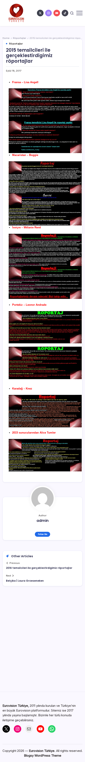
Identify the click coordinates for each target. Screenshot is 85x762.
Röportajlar (19, 38)
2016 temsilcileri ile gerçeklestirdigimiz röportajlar (39, 568)
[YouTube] (40, 729)
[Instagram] (17, 729)
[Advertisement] (42, 641)
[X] (6, 729)
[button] (72, 13)
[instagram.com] (48, 13)
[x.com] (40, 13)
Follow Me (42, 534)
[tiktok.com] (65, 13)
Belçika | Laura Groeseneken (25, 580)
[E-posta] (29, 729)
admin (43, 520)
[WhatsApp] (51, 729)
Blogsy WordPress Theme (42, 755)
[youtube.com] (56, 13)
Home (5, 38)
